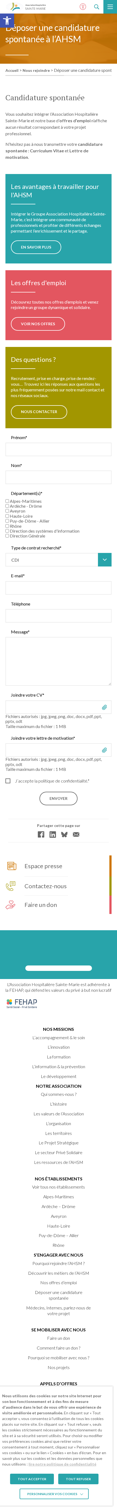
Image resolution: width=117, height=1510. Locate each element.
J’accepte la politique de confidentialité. (52, 780)
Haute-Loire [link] (58, 1225)
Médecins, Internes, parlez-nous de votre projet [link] (58, 1310)
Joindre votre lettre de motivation (43, 738)
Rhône (15, 526)
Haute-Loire (21, 516)
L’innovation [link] (59, 1046)
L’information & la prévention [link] (58, 1066)
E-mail (18, 575)
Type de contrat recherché (36, 547)
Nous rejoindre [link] (36, 70)
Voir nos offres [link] (38, 323)
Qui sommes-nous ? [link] (58, 1094)
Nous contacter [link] (39, 411)
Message (20, 631)
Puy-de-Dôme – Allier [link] (59, 1235)
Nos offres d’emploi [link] (58, 1282)
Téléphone (20, 603)
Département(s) (26, 493)
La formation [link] (58, 1056)
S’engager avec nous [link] (58, 1254)
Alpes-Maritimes (26, 501)
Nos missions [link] (58, 1029)
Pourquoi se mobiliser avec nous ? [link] (58, 1357)
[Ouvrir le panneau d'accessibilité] (83, 7)
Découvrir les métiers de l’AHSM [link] (58, 1273)
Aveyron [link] (58, 1216)
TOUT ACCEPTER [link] (32, 1479)
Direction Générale (27, 535)
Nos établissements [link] (58, 1178)
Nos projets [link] (59, 1367)
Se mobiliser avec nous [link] (58, 1329)
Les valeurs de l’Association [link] (58, 1113)
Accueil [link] (12, 70)
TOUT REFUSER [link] (78, 1479)
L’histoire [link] (58, 1103)
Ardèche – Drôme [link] (58, 1206)
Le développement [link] (58, 1076)
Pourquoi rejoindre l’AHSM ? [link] (58, 1263)
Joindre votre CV (27, 695)
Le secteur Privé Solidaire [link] (58, 1152)
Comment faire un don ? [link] (58, 1347)
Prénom (19, 437)
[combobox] (58, 559)
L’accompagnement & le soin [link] (58, 1037)
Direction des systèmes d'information (44, 530)
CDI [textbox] (15, 559)
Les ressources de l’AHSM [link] (58, 1162)
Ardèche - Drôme (26, 505)
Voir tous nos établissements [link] (58, 1186)
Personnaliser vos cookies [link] (52, 1494)
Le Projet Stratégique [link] (59, 1142)
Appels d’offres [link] (58, 1383)
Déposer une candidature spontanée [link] (58, 1295)
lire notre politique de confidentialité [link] (62, 1464)
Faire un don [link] (58, 1338)
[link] (7, 21)
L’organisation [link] (58, 1123)
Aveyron (17, 510)
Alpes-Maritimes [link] (58, 1196)
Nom (16, 465)
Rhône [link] (58, 1245)
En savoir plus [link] (36, 247)
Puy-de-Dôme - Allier (30, 520)
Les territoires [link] (58, 1133)
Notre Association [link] (58, 1086)
